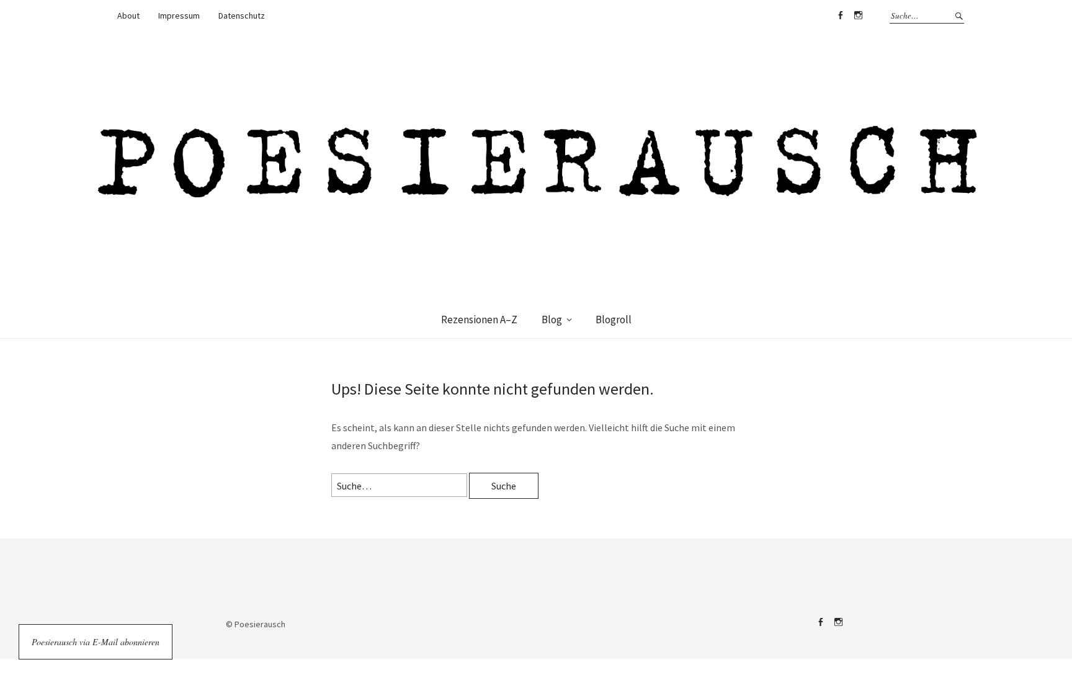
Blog (552, 319)
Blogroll (614, 319)
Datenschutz (241, 15)
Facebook (840, 15)
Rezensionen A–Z (479, 319)
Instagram (858, 15)
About (128, 15)
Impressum (179, 15)
